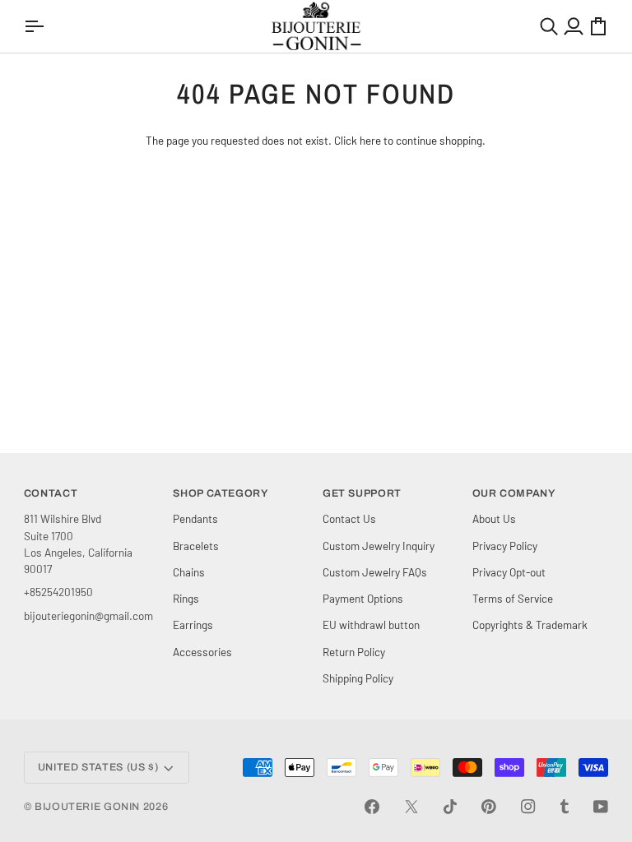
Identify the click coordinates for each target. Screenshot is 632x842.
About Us (494, 518)
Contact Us (349, 518)
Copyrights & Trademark (530, 625)
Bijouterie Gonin (87, 806)
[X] (411, 806)
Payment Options (363, 598)
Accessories (202, 652)
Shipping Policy (358, 678)
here (370, 140)
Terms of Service (512, 598)
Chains (189, 572)
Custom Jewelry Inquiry (378, 546)
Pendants (195, 518)
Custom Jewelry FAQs (375, 572)
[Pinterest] (488, 806)
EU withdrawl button (371, 625)
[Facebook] (372, 806)
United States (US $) (98, 767)
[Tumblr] (564, 806)
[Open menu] (36, 26)
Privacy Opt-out (509, 572)
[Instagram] (528, 806)
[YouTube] (600, 806)
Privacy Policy (504, 546)
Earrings (193, 625)
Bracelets (196, 546)
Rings (186, 598)
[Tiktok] (450, 806)
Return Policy (354, 652)
